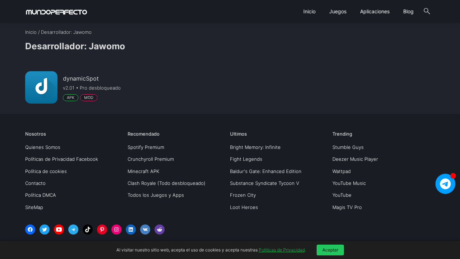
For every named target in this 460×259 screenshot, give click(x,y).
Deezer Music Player (355, 159)
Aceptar (330, 250)
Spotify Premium (146, 147)
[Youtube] (59, 229)
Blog (408, 11)
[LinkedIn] (131, 229)
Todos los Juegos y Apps (156, 195)
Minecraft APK (143, 171)
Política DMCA (40, 195)
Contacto (35, 183)
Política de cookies (46, 171)
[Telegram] (73, 229)
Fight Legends (246, 159)
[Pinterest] (102, 229)
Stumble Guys (348, 147)
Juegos (337, 11)
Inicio (309, 11)
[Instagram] (116, 229)
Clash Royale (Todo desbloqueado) (167, 183)
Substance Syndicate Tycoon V (264, 183)
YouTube (341, 195)
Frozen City (243, 195)
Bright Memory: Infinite (255, 147)
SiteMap (34, 207)
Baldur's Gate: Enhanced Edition (266, 171)
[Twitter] (45, 229)
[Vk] (145, 229)
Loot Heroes (244, 207)
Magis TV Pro (347, 207)
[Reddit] (160, 229)
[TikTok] (88, 229)
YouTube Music (349, 183)
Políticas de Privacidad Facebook (61, 159)
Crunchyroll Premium (151, 159)
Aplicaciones (375, 11)
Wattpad (341, 171)
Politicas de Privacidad (282, 250)
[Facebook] (30, 229)
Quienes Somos (42, 147)
